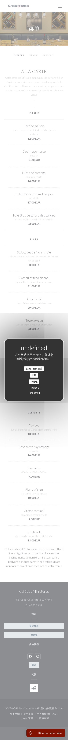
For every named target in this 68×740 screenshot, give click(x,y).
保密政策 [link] (35, 388)
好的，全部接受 (34, 368)
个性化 (34, 381)
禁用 (34, 375)
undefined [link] (35, 392)
